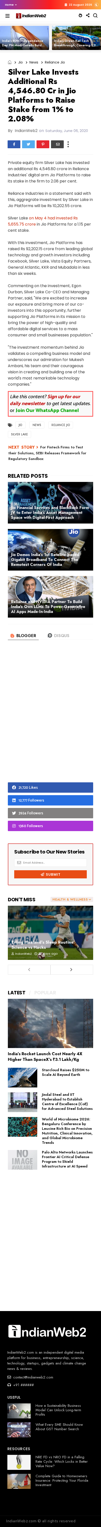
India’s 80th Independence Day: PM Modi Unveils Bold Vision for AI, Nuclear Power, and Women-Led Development (25, 47)
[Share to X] (28, 144)
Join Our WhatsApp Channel (47, 411)
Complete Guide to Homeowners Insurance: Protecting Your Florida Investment (62, 1480)
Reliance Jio (55, 62)
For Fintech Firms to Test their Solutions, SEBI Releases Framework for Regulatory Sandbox (47, 452)
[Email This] (57, 144)
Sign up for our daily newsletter (45, 400)
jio (20, 62)
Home (9, 5)
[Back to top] (89, 1515)
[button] (9, 4)
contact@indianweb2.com (32, 1377)
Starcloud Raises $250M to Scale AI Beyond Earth (65, 1072)
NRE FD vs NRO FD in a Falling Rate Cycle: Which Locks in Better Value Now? (62, 1461)
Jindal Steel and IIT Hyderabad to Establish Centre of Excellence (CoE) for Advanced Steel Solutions (67, 1101)
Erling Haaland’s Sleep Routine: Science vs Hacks (43, 944)
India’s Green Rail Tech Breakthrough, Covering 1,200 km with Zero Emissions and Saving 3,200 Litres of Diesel (77, 47)
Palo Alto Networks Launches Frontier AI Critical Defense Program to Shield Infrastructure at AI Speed (67, 1159)
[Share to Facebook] (14, 144)
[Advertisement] (50, 719)
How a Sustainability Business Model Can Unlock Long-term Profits (58, 1410)
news (33, 62)
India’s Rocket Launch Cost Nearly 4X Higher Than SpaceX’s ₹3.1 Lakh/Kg (45, 1056)
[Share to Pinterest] (43, 144)
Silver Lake (19, 434)
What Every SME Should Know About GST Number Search (59, 1427)
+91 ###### (23, 1385)
